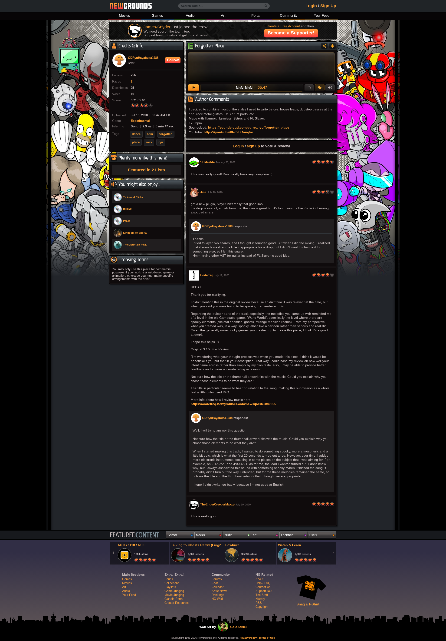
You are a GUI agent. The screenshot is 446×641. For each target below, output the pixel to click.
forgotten (165, 134)
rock (149, 142)
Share (324, 46)
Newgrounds (131, 6)
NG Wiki (217, 599)
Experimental (140, 121)
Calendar (217, 587)
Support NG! (264, 591)
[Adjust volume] (330, 87)
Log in (238, 146)
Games (157, 15)
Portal (255, 15)
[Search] (266, 6)
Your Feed (321, 15)
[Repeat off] (309, 87)
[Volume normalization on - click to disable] (319, 87)
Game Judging (174, 591)
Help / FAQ (263, 583)
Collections (171, 583)
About (259, 579)
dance (136, 134)
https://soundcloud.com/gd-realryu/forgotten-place (248, 127)
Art (223, 15)
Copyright (262, 606)
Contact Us (263, 587)
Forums (217, 579)
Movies (124, 15)
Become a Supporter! (291, 32)
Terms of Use (267, 637)
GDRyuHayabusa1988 (217, 226)
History (260, 599)
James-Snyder (157, 27)
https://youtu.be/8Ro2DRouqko (228, 132)
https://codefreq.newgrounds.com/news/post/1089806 (233, 404)
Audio (190, 15)
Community (289, 15)
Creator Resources (177, 602)
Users (313, 535)
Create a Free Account (283, 26)
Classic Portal (173, 599)
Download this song (332, 46)
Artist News (219, 591)
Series (168, 579)
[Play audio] (193, 87)
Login (311, 5)
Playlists (170, 587)
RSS (259, 602)
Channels (287, 535)
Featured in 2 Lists (146, 170)
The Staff (262, 595)
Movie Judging (174, 595)
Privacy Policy (248, 637)
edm (150, 134)
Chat (215, 583)
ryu (160, 142)
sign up (253, 146)
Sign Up (328, 5)
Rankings (218, 595)
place (136, 142)
